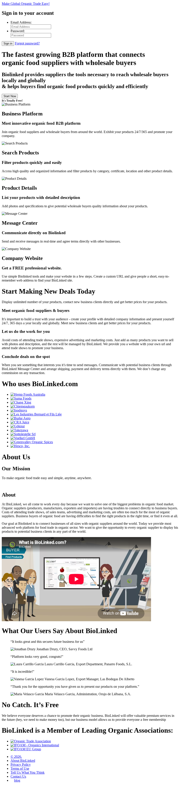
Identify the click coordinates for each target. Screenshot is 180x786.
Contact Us (18, 776)
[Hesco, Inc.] (20, 446)
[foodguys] (19, 410)
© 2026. (16, 756)
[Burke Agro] (21, 418)
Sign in (8, 43)
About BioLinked (23, 760)
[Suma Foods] (21, 398)
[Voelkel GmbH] (23, 438)
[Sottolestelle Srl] (23, 434)
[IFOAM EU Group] (26, 749)
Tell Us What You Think (28, 772)
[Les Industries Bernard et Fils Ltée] (36, 414)
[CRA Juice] (20, 422)
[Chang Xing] (21, 402)
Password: (18, 31)
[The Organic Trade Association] (31, 741)
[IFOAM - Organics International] (35, 745)
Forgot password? (27, 43)
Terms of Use (20, 768)
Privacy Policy (21, 764)
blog (17, 780)
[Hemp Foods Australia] (28, 394)
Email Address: (21, 22)
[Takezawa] (19, 430)
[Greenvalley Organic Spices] (32, 442)
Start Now (10, 96)
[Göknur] (18, 426)
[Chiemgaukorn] (23, 406)
